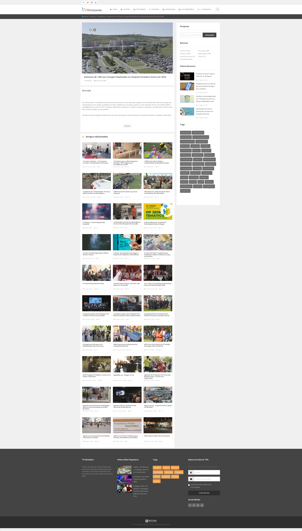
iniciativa (196, 150)
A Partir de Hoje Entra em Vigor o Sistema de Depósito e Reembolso (126, 254)
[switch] (189, 485)
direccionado (208, 168)
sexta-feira (185, 191)
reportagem (185, 133)
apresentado (186, 137)
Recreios (175, 468)
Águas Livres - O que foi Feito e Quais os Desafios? (158, 406)
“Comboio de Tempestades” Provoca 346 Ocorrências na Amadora (96, 192)
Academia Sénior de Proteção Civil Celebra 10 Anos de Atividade (96, 315)
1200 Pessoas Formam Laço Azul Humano (125, 192)
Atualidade (101, 16)
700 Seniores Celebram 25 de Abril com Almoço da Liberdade (157, 192)
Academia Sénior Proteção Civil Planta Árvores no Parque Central (156, 315)
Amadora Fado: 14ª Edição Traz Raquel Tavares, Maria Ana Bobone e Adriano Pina (140, 491)
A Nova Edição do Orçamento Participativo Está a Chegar (155, 223)
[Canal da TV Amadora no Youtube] (96, 2)
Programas (141, 9)
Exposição (168, 472)
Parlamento (209, 155)
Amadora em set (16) (187, 56)
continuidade (186, 168)
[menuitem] (113, 9)
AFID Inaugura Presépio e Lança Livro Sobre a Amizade (97, 376)
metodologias (198, 164)
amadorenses (186, 186)
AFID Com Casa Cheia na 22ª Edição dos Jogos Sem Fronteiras (157, 345)
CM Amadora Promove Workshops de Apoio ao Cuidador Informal (204, 111)
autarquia (197, 186)
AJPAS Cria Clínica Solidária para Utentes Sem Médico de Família (125, 437)
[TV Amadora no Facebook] (84, 2)
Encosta (175, 477)
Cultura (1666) (185, 51)
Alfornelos (185, 146)
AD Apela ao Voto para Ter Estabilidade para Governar (93, 345)
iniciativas (197, 159)
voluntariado (186, 150)
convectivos (206, 173)
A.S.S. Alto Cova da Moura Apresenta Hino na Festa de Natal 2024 (157, 284)
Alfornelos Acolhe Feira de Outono (157, 436)
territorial (197, 168)
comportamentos (187, 141)
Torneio (156, 477)
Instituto (184, 177)
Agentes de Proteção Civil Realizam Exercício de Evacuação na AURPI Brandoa (96, 407)
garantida (195, 146)
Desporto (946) (185, 54)
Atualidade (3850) (186, 59)
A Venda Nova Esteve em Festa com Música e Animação (126, 284)
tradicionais (185, 155)
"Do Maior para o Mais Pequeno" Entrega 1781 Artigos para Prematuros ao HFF (125, 163)
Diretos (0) (201, 56)
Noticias (93, 16)
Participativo (210, 164)
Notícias (127, 9)
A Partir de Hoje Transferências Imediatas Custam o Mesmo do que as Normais (157, 254)
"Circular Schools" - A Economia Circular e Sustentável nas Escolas (95, 162)
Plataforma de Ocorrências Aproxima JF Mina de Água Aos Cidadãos (205, 86)
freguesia (204, 177)
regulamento (197, 155)
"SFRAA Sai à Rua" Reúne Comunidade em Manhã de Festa (156, 162)
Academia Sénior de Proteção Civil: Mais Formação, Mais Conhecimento (127, 315)
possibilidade (209, 186)
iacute (201, 182)
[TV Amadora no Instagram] (92, 2)
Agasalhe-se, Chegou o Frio (123, 375)
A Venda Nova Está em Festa (93, 283)
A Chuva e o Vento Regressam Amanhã (94, 223)
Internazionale (209, 159)
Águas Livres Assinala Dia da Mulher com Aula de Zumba (96, 437)
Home (115, 9)
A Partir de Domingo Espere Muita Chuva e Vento (95, 254)
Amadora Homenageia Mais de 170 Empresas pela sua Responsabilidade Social (206, 98)
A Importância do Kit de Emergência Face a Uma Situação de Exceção (127, 223)
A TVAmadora (206, 9)
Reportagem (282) (204, 54)
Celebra (166, 468)
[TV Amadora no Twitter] (88, 2)
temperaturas (202, 141)
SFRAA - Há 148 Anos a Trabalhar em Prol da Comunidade (141, 469)
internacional (186, 164)
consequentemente (200, 137)
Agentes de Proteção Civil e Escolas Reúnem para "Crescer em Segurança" (157, 376)
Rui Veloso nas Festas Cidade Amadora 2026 (141, 479)
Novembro (205, 146)
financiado (194, 177)
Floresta (193, 182)
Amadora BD (170, 9)
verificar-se (195, 173)
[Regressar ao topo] (294, 516)
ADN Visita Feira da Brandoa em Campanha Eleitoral (125, 345)
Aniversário (158, 472)
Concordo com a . (201, 485)
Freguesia (178, 472)
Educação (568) (203, 51)
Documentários (188, 9)
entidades (184, 173)
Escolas (156, 481)
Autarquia (165, 477)
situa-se (184, 182)
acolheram (206, 150)
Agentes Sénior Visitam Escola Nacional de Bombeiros (124, 406)
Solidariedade (198, 133)
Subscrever (204, 493)
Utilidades (155, 9)
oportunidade (186, 159)
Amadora (209, 182)
